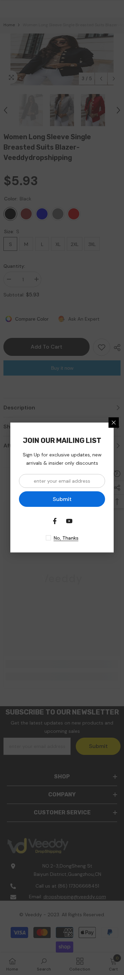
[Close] (113, 422)
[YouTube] (69, 521)
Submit (62, 499)
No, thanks (66, 538)
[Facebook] (55, 521)
